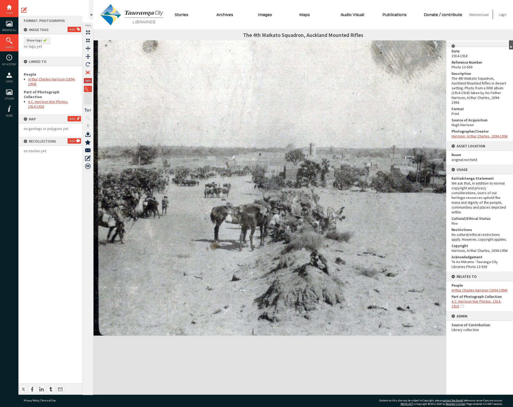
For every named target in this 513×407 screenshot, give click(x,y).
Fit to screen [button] (88, 40)
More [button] (9, 115)
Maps (304, 14)
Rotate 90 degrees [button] (88, 64)
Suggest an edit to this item (24, 10)
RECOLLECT (407, 404)
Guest (485, 15)
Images (265, 14)
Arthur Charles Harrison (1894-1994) (479, 290)
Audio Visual (352, 14)
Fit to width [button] (88, 48)
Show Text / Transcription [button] (88, 110)
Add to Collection (88, 142)
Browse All (9, 30)
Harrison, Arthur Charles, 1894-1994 (479, 136)
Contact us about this (88, 150)
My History (9, 64)
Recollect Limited (455, 404)
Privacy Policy (31, 400)
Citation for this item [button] (88, 166)
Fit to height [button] (88, 56)
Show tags (34, 40)
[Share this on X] (23, 386)
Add (72, 29)
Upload (9, 98)
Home (9, 13)
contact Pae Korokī (452, 400)
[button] (88, 89)
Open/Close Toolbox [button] (91, 10)
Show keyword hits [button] (88, 118)
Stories (181, 14)
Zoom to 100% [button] (88, 72)
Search (9, 47)
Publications (394, 14)
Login (9, 81)
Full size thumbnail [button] (88, 32)
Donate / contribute (443, 14)
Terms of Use (48, 400)
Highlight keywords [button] (88, 126)
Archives (224, 14)
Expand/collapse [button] (511, 44)
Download (88, 134)
